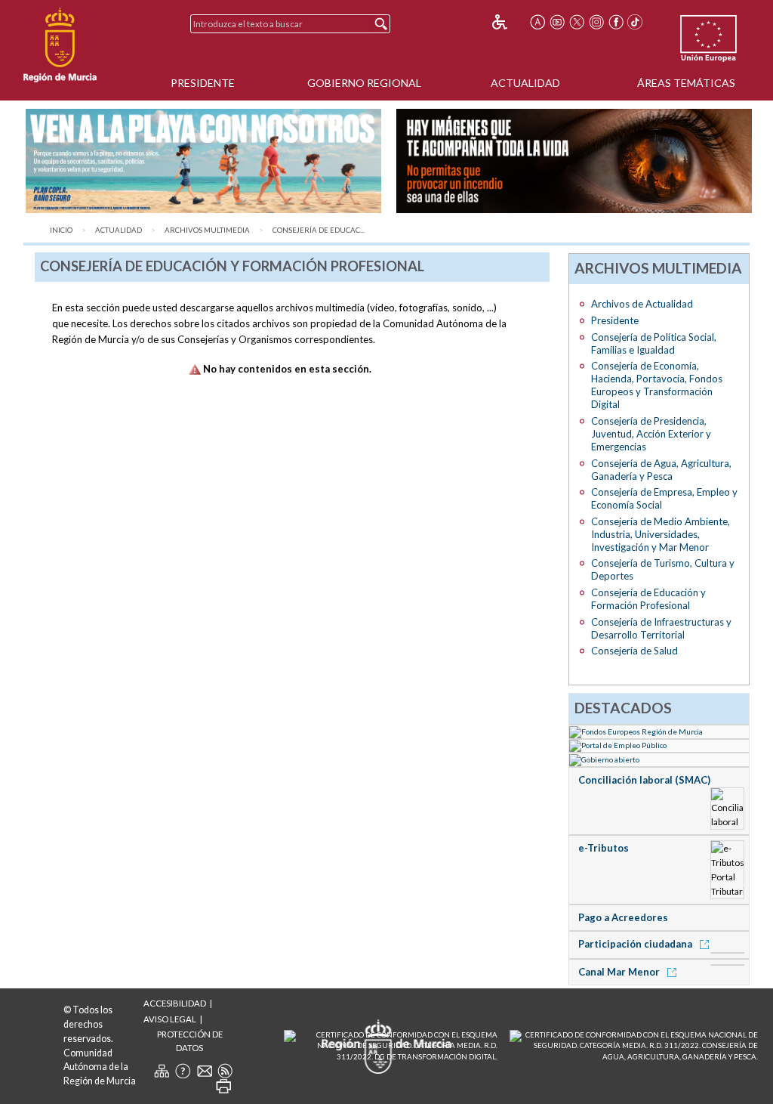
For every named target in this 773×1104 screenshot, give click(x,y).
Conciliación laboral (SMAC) (644, 780)
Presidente (203, 82)
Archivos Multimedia (207, 230)
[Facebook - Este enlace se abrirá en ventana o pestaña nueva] (616, 21)
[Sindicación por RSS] (225, 1070)
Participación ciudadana (636, 944)
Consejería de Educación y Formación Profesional (648, 598)
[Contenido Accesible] (510, 21)
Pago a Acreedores (623, 917)
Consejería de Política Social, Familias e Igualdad (653, 343)
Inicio (61, 230)
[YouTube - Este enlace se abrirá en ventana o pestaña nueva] (557, 21)
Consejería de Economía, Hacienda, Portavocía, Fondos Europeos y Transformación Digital (656, 385)
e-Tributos (603, 848)
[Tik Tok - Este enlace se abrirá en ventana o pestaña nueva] (636, 21)
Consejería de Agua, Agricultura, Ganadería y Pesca (661, 469)
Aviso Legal (169, 1019)
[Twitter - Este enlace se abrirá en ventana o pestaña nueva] (577, 21)
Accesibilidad (174, 1003)
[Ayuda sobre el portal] (183, 1070)
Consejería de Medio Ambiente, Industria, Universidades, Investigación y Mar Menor (660, 534)
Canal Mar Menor (620, 972)
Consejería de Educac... (319, 230)
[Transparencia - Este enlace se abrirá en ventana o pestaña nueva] (659, 758)
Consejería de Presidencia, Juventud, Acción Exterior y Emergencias (651, 434)
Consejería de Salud (634, 651)
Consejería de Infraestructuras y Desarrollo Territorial (661, 628)
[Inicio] (60, 45)
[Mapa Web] (161, 1070)
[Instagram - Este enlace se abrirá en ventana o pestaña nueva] (596, 21)
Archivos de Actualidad (642, 304)
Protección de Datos (190, 1041)
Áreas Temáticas (686, 82)
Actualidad (525, 82)
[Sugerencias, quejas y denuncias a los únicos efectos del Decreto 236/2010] (205, 1070)
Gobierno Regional (364, 82)
